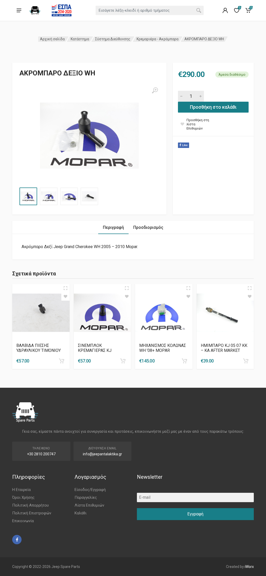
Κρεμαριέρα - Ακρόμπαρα (157, 39)
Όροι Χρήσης (23, 497)
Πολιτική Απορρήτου (30, 505)
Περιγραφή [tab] (113, 227)
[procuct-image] (41, 312)
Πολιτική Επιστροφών (31, 513)
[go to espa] (61, 10)
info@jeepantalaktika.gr (102, 454)
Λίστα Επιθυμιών (89, 505)
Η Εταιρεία (21, 489)
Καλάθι (81, 513)
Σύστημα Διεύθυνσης (112, 39)
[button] (61, 361)
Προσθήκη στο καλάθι (213, 107)
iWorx (249, 567)
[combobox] (150, 10)
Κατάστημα (80, 39)
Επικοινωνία (23, 521)
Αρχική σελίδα (52, 39)
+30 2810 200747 (41, 454)
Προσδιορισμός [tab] (148, 227)
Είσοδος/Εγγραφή (90, 489)
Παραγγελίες (86, 497)
